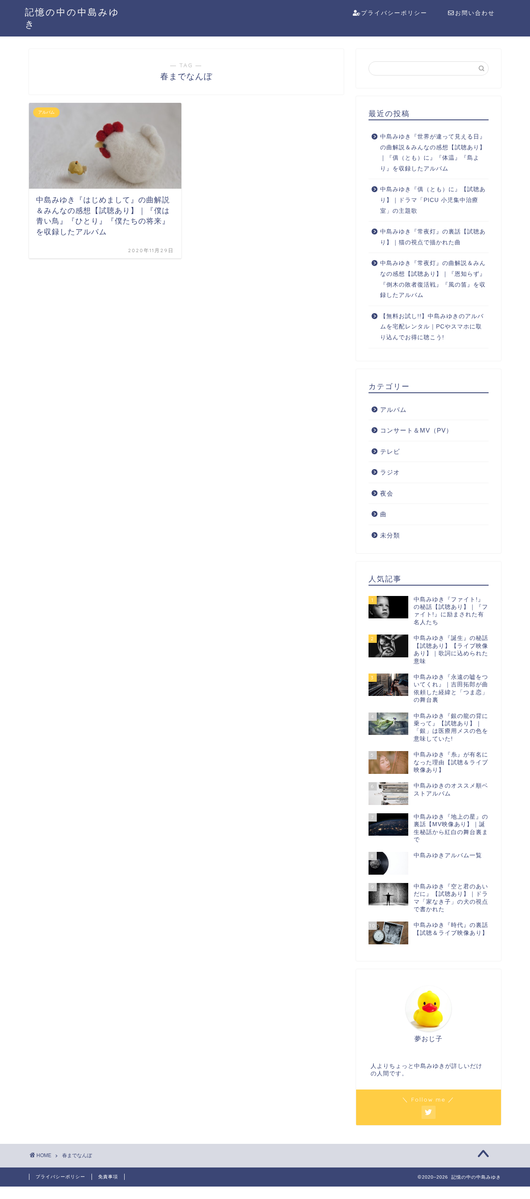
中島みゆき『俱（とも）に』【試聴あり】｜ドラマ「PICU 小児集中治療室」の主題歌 (433, 200)
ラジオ (390, 472)
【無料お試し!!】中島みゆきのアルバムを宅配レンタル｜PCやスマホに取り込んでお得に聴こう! (432, 326)
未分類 (390, 535)
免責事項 (108, 1176)
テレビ (390, 451)
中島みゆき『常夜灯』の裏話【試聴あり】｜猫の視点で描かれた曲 (433, 237)
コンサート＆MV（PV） (416, 430)
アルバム (393, 409)
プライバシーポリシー (394, 13)
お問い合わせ (475, 13)
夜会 (386, 493)
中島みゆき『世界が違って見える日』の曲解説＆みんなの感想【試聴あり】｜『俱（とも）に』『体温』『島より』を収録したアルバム (433, 153)
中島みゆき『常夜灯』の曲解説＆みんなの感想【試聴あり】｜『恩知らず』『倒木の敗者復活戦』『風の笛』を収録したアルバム (433, 279)
